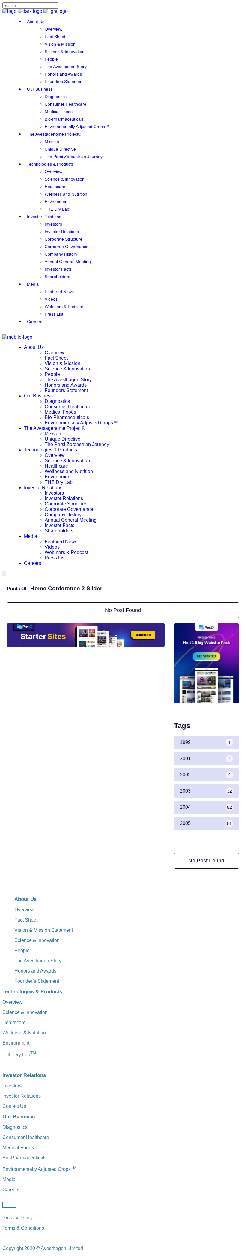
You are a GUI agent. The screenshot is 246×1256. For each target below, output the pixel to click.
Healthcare (14, 1022)
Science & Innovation (37, 940)
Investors (12, 1085)
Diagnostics (15, 1127)
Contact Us (14, 1106)
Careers (11, 1189)
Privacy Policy (17, 1217)
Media (9, 1179)
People (22, 950)
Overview (24, 909)
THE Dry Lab (19, 1054)
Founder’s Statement (36, 981)
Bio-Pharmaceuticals (24, 1157)
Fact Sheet (26, 919)
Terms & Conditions (23, 1228)
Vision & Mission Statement (43, 930)
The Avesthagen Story (38, 960)
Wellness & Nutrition (24, 1032)
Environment (15, 1042)
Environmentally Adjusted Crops (39, 1169)
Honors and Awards (35, 970)
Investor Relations (21, 1096)
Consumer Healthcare (25, 1137)
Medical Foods (18, 1147)
